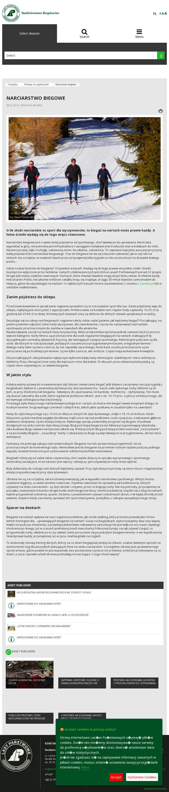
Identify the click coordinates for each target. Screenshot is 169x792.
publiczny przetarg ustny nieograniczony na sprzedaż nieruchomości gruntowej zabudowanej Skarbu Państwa (27, 720)
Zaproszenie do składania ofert (39, 603)
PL (155, 13)
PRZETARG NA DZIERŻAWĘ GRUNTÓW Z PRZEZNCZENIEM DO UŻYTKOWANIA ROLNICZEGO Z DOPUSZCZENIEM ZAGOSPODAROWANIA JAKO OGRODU (135, 685)
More (85, 767)
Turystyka (13, 84)
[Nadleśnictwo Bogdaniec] (11, 13)
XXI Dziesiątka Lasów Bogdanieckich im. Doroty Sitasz (54, 592)
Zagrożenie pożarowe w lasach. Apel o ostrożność (53, 614)
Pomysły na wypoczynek (36, 84)
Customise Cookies (142, 777)
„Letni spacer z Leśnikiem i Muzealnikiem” (44, 626)
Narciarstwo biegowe (65, 84)
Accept (116, 777)
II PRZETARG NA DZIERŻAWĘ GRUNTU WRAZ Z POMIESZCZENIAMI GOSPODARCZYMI (81, 718)
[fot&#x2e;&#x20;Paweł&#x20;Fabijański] (85, 168)
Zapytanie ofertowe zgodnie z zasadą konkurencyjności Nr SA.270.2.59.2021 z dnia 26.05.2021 (80, 683)
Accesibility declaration (155, 789)
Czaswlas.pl (146, 283)
